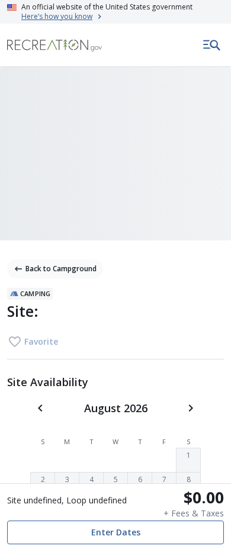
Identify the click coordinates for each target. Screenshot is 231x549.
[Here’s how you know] (115, 12)
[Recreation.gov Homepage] (54, 45)
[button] (188, 460)
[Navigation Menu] (212, 45)
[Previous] (40, 408)
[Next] (190, 408)
